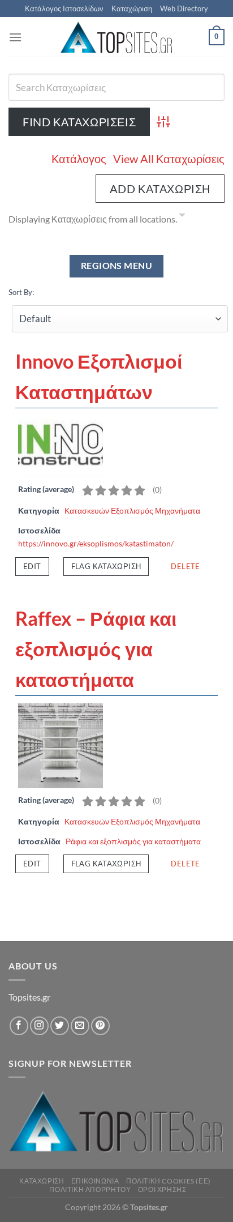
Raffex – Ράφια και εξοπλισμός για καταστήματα (95, 648)
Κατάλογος (78, 158)
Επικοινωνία (95, 1181)
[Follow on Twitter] (59, 1025)
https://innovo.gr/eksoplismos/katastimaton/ (96, 543)
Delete (185, 566)
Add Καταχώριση (160, 188)
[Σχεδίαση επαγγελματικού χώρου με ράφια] (60, 745)
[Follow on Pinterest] (100, 1025)
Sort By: (21, 292)
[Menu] (15, 37)
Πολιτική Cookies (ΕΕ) (168, 1181)
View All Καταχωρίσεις (169, 158)
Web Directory (184, 8)
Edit (32, 566)
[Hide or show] (182, 217)
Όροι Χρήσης (162, 1189)
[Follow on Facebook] (19, 1025)
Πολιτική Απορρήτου (90, 1189)
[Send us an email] (80, 1025)
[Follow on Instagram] (39, 1025)
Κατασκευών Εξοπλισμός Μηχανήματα (132, 510)
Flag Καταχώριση (106, 566)
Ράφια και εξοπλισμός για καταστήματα (133, 841)
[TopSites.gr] (116, 37)
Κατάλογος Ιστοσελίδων (64, 8)
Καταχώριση (131, 8)
